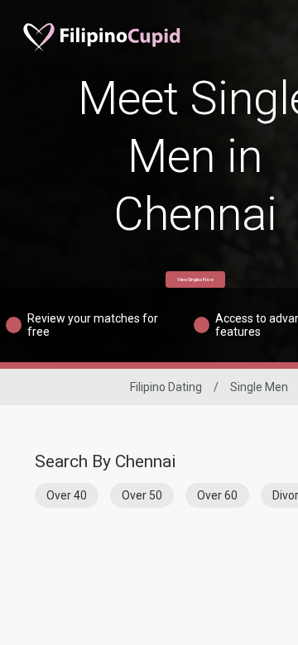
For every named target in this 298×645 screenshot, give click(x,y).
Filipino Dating (166, 387)
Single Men (259, 387)
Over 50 (142, 495)
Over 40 (66, 495)
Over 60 (217, 495)
